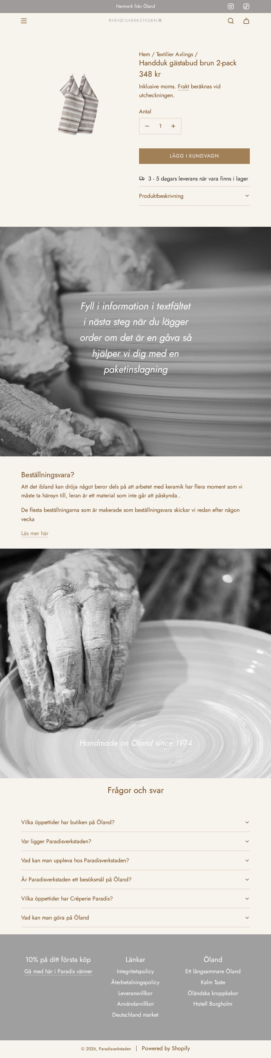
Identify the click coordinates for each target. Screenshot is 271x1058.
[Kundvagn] (246, 21)
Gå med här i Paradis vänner (58, 971)
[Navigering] (23, 21)
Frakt (183, 86)
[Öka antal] (173, 126)
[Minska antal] (147, 126)
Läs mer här (34, 533)
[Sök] (231, 21)
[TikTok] (246, 6)
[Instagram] (231, 6)
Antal (145, 111)
